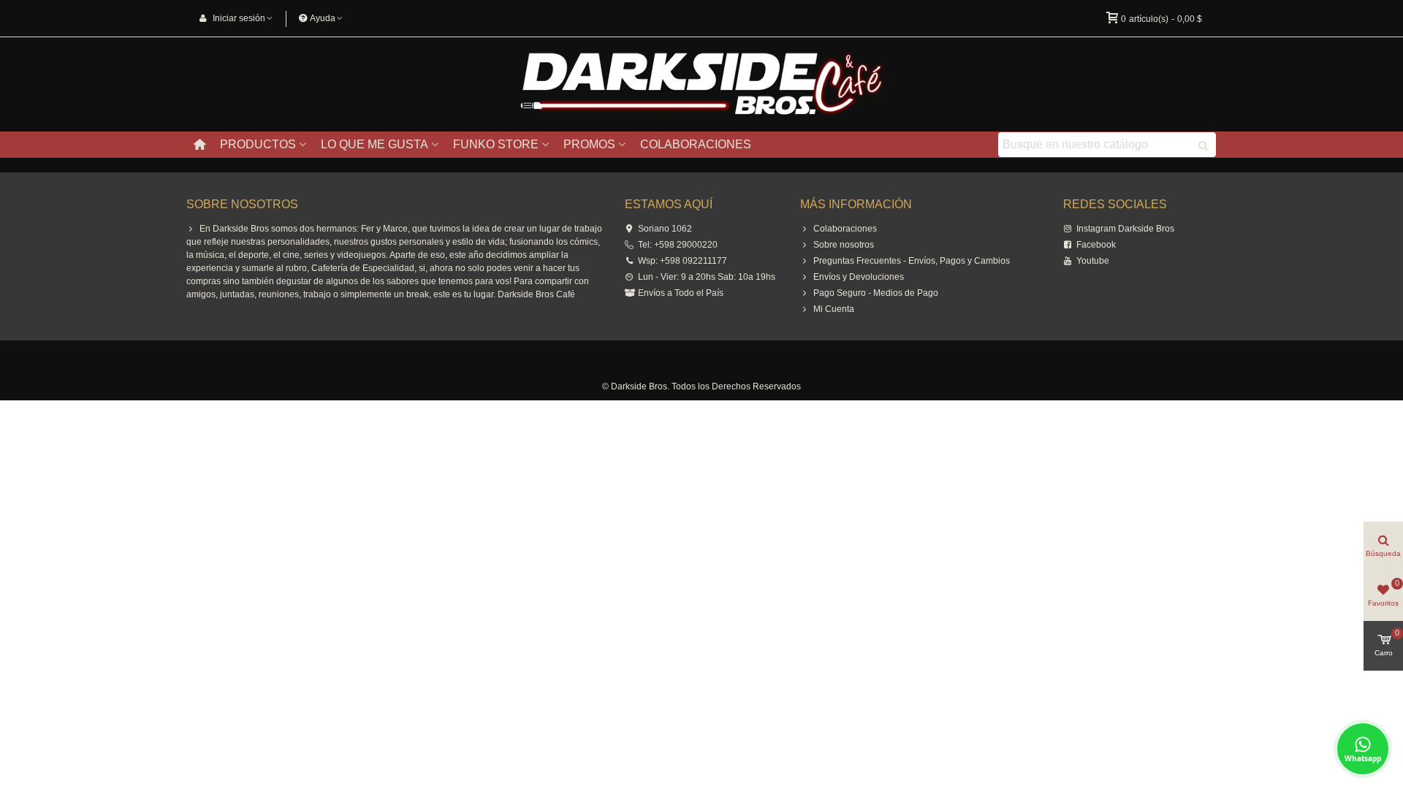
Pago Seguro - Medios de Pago (875, 293)
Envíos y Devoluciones (858, 277)
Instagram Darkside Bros (1125, 229)
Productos (258, 144)
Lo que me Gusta (374, 144)
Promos (589, 144)
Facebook (1096, 245)
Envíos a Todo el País (680, 293)
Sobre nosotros (843, 245)
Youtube (1092, 261)
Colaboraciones (695, 144)
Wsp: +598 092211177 (682, 261)
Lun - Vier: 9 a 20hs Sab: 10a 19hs (706, 277)
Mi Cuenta (833, 309)
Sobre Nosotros (242, 204)
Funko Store (496, 144)
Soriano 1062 (665, 229)
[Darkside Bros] (701, 85)
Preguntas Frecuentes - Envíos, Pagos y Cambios (911, 261)
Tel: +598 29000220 (678, 245)
